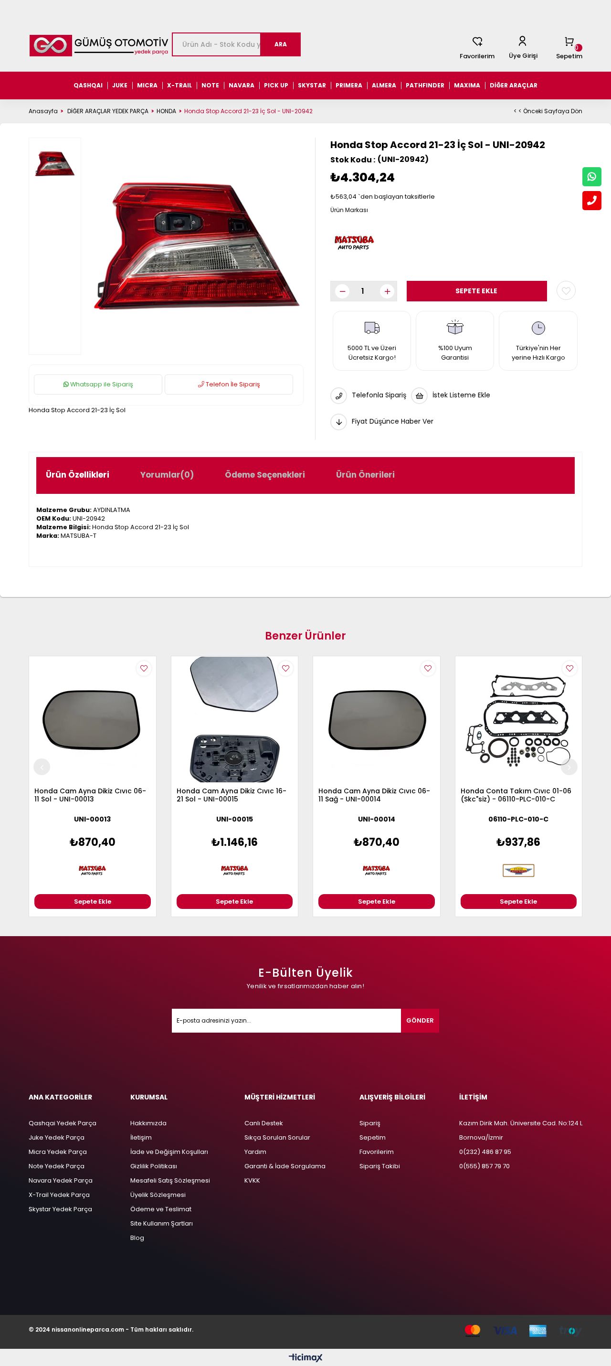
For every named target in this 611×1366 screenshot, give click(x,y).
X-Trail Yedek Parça (59, 1194)
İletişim (141, 1137)
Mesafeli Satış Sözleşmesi (170, 1180)
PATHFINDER (425, 85)
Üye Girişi (523, 55)
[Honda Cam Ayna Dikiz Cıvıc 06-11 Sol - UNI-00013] (93, 720)
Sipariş (369, 1123)
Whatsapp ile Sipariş (101, 384)
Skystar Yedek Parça (60, 1209)
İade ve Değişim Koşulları (169, 1151)
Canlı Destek (263, 1123)
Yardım (255, 1151)
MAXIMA (467, 85)
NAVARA (241, 85)
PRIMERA (349, 85)
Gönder (420, 1020)
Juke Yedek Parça (56, 1137)
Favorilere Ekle (144, 668)
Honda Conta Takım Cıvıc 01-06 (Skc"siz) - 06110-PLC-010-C (516, 795)
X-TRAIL (179, 85)
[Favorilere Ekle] (566, 290)
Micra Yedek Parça (58, 1151)
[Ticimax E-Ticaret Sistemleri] (306, 1359)
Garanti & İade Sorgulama (285, 1166)
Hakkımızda (148, 1123)
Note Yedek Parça (56, 1166)
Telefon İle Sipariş (232, 384)
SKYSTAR (312, 85)
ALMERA (384, 85)
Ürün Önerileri (365, 474)
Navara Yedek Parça (61, 1180)
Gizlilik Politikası (153, 1166)
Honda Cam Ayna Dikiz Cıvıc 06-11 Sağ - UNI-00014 (374, 795)
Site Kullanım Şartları (161, 1223)
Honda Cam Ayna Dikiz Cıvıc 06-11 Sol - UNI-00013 (90, 795)
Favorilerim (477, 56)
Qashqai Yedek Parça (62, 1123)
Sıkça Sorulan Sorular (277, 1137)
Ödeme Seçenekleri (265, 474)
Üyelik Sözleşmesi (158, 1194)
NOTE (210, 85)
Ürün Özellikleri (77, 474)
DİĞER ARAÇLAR (513, 85)
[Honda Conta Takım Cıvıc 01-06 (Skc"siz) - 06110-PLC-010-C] (519, 720)
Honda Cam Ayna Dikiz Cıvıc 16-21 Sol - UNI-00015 (231, 795)
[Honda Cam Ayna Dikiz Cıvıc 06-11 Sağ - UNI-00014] (377, 720)
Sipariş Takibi (379, 1166)
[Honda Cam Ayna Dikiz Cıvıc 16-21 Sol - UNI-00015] (235, 720)
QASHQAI (88, 85)
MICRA (147, 85)
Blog (137, 1237)
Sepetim (372, 1137)
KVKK (252, 1180)
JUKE (119, 85)
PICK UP (276, 85)
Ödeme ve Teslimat (160, 1209)
